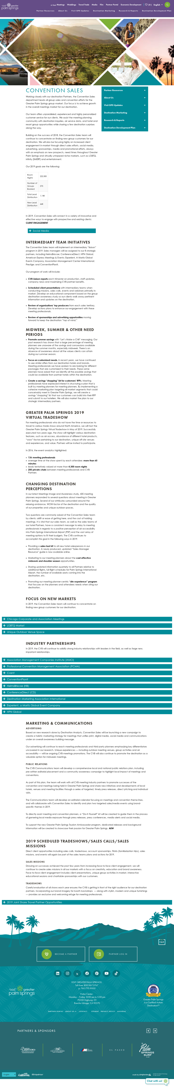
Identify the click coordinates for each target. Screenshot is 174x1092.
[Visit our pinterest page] (96, 973)
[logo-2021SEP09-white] (9, 6)
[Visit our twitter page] (77, 973)
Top (162, 942)
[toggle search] (167, 5)
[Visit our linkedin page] (57, 973)
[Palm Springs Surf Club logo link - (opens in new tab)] (146, 1050)
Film (101, 5)
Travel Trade (84, 5)
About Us (63, 11)
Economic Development (131, 5)
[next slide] (155, 1031)
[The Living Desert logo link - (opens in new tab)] (57, 1050)
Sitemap (95, 1011)
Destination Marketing (104, 11)
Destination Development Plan (156, 11)
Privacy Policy (108, 1011)
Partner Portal (112, 5)
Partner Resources (46, 11)
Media (94, 5)
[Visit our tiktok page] (116, 973)
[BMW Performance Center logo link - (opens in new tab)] (87, 1050)
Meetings (61, 5)
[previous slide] (148, 1031)
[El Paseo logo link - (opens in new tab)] (117, 1050)
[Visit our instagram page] (67, 973)
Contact (83, 1011)
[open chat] (157, 1082)
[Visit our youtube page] (107, 973)
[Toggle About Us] (75, 1011)
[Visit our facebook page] (87, 973)
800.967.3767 (91, 985)
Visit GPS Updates (80, 11)
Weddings (71, 5)
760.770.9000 (88, 988)
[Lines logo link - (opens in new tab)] (28, 1050)
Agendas (121, 1011)
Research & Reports (128, 11)
